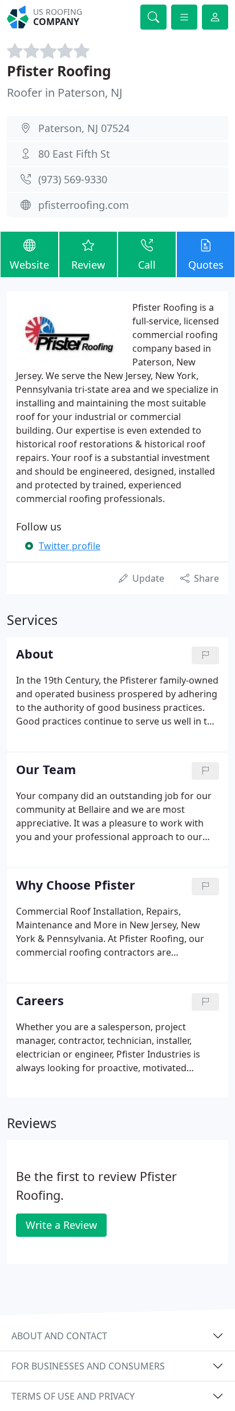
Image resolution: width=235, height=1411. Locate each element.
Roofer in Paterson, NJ (64, 92)
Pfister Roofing (59, 70)
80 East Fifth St (74, 154)
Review (88, 264)
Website (29, 264)
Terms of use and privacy (73, 1396)
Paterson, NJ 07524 (83, 128)
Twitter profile (69, 546)
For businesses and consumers (88, 1366)
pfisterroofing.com (83, 205)
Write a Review (61, 1225)
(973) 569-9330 (72, 179)
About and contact (59, 1336)
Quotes (206, 264)
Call (147, 264)
